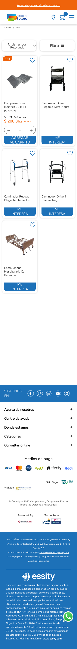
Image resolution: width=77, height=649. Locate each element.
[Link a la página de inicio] (7, 27)
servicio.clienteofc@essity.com (54, 552)
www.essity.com (52, 638)
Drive (17, 27)
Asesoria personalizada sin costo (38, 5)
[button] (38, 409)
